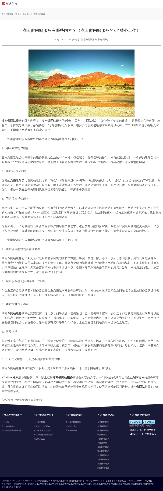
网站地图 (148, 481)
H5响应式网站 (72, 426)
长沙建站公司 (136, 484)
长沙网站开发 (103, 430)
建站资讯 (26, 14)
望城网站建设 (103, 451)
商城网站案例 (71, 430)
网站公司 (27, 350)
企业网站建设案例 (73, 422)
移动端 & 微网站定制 (42, 430)
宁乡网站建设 (103, 455)
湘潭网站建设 (103, 468)
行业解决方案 (39, 439)
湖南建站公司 (18, 180)
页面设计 (30, 318)
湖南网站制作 (14, 148)
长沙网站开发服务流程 (43, 435)
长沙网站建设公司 (88, 484)
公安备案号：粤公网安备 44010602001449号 (124, 481)
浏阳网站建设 (103, 459)
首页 (17, 14)
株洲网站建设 (103, 464)
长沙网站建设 (39, 422)
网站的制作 (13, 304)
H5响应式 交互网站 (42, 426)
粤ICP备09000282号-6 (95, 481)
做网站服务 (14, 313)
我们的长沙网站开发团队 (12, 430)
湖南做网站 (20, 130)
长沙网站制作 (103, 426)
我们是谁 (5, 422)
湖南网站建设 (39, 14)
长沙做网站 (102, 435)
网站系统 (15, 377)
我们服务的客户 (8, 426)
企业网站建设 (147, 313)
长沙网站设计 (103, 439)
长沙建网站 (102, 443)
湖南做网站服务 (52, 120)
